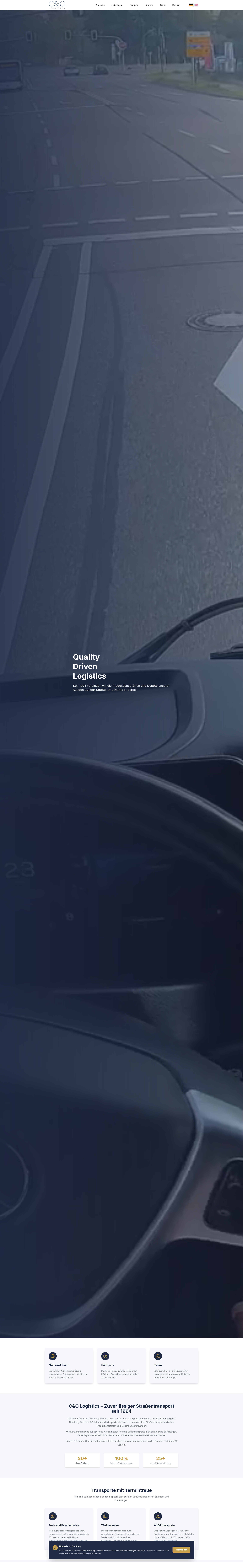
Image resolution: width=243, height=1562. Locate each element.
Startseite (100, 5)
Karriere (149, 5)
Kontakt (176, 5)
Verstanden (181, 1549)
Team (162, 5)
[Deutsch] (191, 5)
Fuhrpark (133, 5)
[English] (196, 5)
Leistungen (117, 5)
